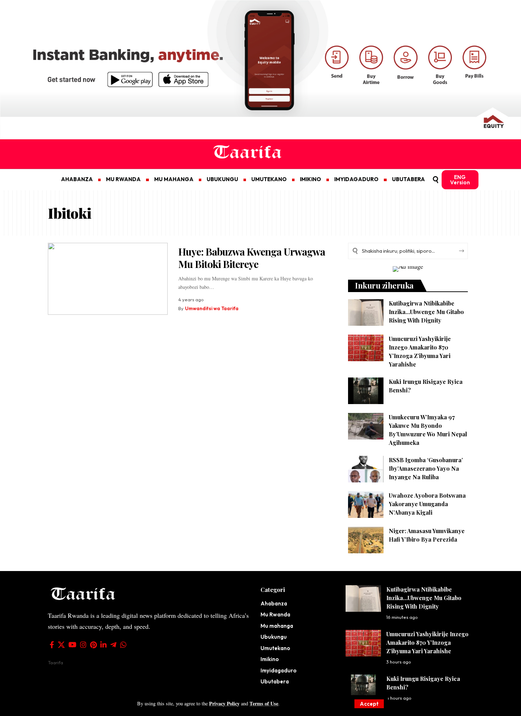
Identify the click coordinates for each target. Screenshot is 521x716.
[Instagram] (83, 645)
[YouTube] (72, 645)
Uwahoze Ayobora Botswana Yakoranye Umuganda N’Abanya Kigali (427, 504)
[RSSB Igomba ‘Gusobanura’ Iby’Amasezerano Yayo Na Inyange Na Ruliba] (365, 469)
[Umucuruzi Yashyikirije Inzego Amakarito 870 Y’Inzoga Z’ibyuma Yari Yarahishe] (365, 348)
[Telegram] (113, 645)
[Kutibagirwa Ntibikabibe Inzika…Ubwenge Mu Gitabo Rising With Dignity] (365, 312)
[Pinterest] (93, 645)
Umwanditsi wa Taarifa (212, 308)
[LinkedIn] (103, 645)
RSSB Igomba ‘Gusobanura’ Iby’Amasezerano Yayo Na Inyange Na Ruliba (426, 468)
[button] (369, 703)
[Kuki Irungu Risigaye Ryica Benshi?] (365, 390)
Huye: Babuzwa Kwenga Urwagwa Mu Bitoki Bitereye (251, 257)
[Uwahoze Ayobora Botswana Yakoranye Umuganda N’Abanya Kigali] (365, 504)
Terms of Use (264, 703)
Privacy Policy (224, 703)
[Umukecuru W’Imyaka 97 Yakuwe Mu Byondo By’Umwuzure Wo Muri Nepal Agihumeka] (365, 426)
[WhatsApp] (123, 645)
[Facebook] (52, 645)
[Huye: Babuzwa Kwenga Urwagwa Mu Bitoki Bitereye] (108, 279)
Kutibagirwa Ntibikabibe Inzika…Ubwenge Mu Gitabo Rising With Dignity (426, 312)
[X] (61, 645)
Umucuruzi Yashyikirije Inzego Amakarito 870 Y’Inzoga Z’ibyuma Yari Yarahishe (427, 642)
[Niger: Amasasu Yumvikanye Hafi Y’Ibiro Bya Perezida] (365, 540)
